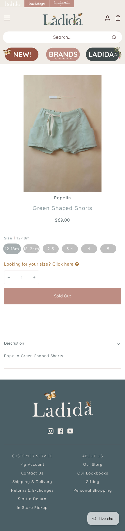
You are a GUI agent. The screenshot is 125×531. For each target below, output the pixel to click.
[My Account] (105, 18)
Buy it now (62, 315)
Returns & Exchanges (32, 490)
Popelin (62, 197)
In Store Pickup (32, 507)
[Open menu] (5, 18)
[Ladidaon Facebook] (60, 431)
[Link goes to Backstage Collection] (36, 3)
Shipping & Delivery (32, 481)
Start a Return (32, 498)
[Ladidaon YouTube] (70, 431)
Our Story (92, 464)
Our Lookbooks (92, 473)
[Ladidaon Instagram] (50, 431)
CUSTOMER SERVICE (32, 456)
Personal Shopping (93, 490)
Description (14, 343)
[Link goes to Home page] (12, 3)
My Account (32, 464)
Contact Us (32, 473)
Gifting (92, 481)
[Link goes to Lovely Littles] (61, 3)
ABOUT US (92, 456)
